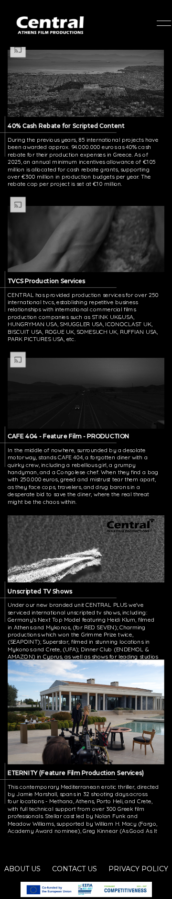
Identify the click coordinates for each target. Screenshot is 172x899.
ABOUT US (22, 869)
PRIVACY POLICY (138, 869)
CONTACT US (74, 869)
